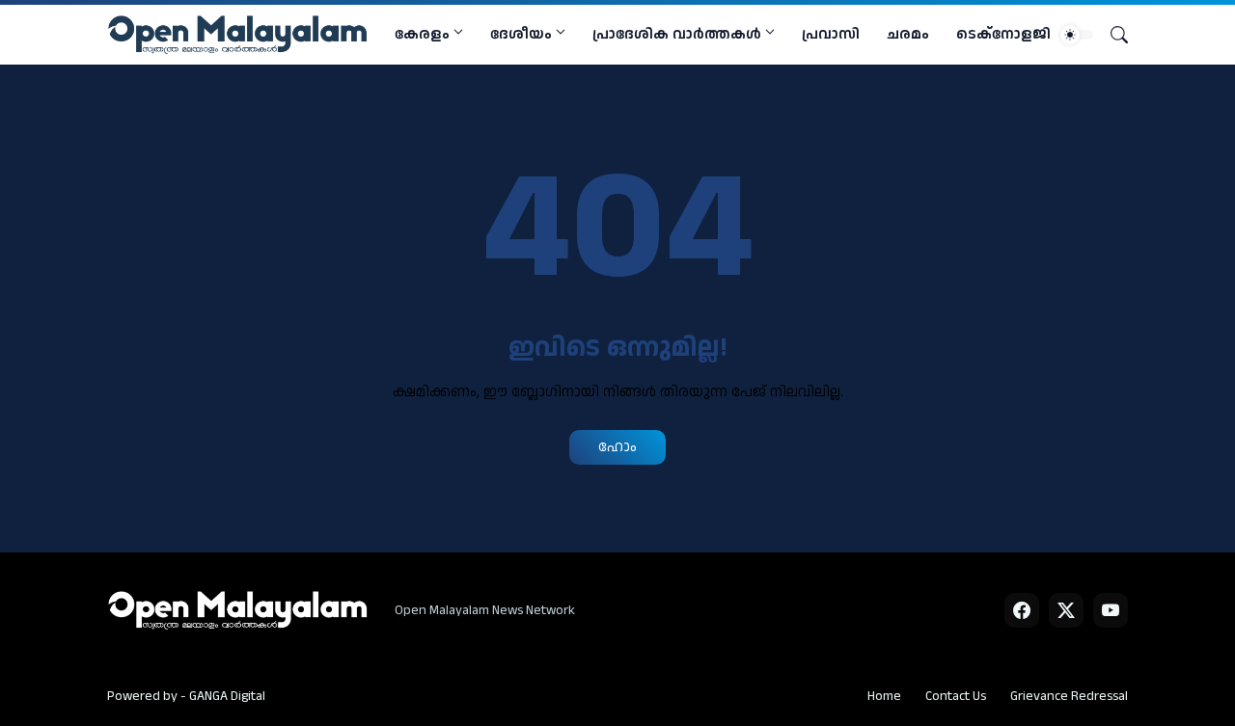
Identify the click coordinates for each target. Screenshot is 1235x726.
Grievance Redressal (1069, 696)
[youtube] (1110, 610)
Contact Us (955, 696)
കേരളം (422, 34)
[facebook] (1021, 610)
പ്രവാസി (831, 34)
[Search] (1111, 34)
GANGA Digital (227, 696)
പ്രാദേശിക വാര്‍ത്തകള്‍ (676, 34)
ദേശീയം (521, 34)
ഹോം (617, 447)
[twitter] (1066, 610)
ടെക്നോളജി (1003, 34)
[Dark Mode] (1076, 34)
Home (884, 696)
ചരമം (908, 34)
